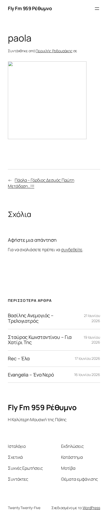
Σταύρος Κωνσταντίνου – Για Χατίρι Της (39, 339)
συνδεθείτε (71, 249)
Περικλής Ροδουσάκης (54, 50)
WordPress (91, 507)
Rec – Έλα (19, 358)
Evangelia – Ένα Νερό (31, 375)
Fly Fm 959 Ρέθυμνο (30, 8)
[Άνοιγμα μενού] (97, 8)
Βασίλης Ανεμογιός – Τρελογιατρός (30, 318)
